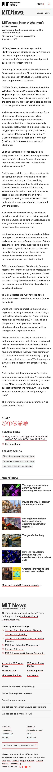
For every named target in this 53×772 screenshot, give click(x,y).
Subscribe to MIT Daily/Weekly (18, 686)
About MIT (31, 737)
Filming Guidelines (11, 675)
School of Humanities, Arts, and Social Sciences (24, 639)
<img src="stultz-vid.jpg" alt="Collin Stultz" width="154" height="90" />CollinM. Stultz (26, 438)
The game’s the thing (33, 535)
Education (6, 726)
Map (9, 760)
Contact (39, 760)
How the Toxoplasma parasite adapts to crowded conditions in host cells (36, 556)
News (29, 734)
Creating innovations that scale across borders (35, 570)
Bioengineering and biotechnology (18, 456)
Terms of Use (9, 670)
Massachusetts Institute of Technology (20, 754)
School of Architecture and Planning (23, 630)
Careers (30, 760)
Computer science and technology (18, 461)
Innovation (7, 730)
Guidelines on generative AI (17, 713)
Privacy (5, 763)
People (23, 760)
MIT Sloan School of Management (22, 645)
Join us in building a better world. (19, 745)
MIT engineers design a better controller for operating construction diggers (34, 522)
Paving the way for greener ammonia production (36, 503)
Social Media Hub (9, 767)
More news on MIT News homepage (20, 585)
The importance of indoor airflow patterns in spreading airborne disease (36, 488)
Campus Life (7, 734)
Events (15, 760)
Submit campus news (13, 700)
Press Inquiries (35, 670)
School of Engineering (16, 634)
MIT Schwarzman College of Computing (25, 653)
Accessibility (15, 763)
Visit (4, 760)
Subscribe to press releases (17, 693)
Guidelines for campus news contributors (24, 707)
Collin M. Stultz (12, 444)
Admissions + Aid (34, 730)
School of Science (14, 649)
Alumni (5, 737)
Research (30, 726)
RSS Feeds (32, 675)
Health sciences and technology (17, 466)
